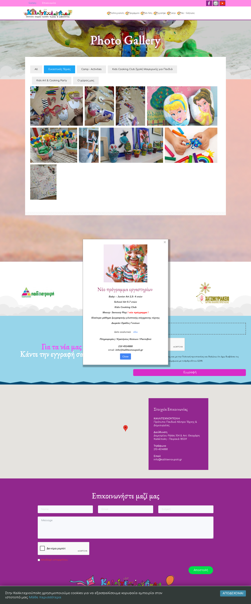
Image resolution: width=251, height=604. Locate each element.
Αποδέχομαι (233, 593)
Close (125, 356)
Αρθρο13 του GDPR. (193, 361)
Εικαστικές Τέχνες (59, 69)
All (36, 69)
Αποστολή (201, 570)
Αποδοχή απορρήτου (54, 560)
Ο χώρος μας (86, 80)
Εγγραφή (190, 372)
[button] (125, 428)
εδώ (135, 332)
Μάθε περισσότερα (45, 597)
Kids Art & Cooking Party (51, 80)
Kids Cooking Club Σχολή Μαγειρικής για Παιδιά (142, 69)
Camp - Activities (91, 69)
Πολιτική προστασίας (193, 357)
